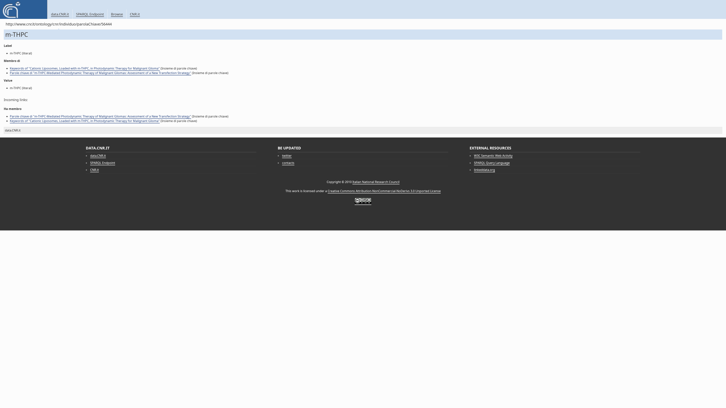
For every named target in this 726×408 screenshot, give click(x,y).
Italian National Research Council (375, 182)
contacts (288, 163)
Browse (117, 14)
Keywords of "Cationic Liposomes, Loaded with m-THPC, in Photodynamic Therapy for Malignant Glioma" (85, 68)
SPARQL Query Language (492, 163)
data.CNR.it (60, 14)
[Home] (23, 9)
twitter (287, 156)
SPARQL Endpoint (90, 14)
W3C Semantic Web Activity (493, 156)
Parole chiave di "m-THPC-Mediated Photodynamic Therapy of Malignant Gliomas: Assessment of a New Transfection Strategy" (100, 73)
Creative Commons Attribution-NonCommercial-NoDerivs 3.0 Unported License (384, 191)
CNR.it (135, 14)
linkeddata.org (484, 170)
